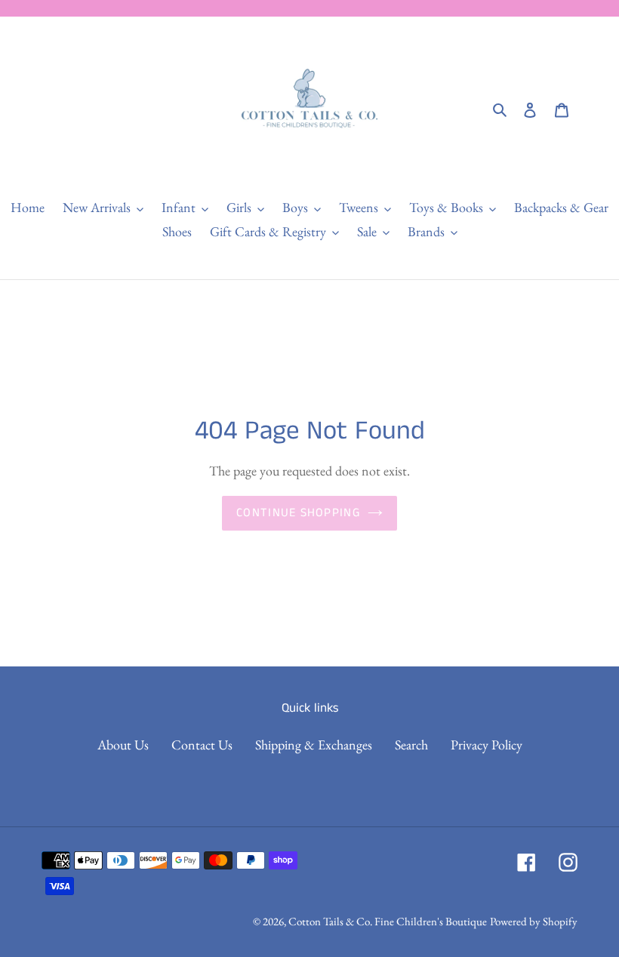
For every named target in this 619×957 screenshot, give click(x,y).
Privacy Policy (486, 744)
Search (411, 744)
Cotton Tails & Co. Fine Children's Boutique (387, 921)
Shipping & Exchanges (313, 744)
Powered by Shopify (533, 921)
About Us (123, 744)
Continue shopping (298, 513)
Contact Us (202, 744)
